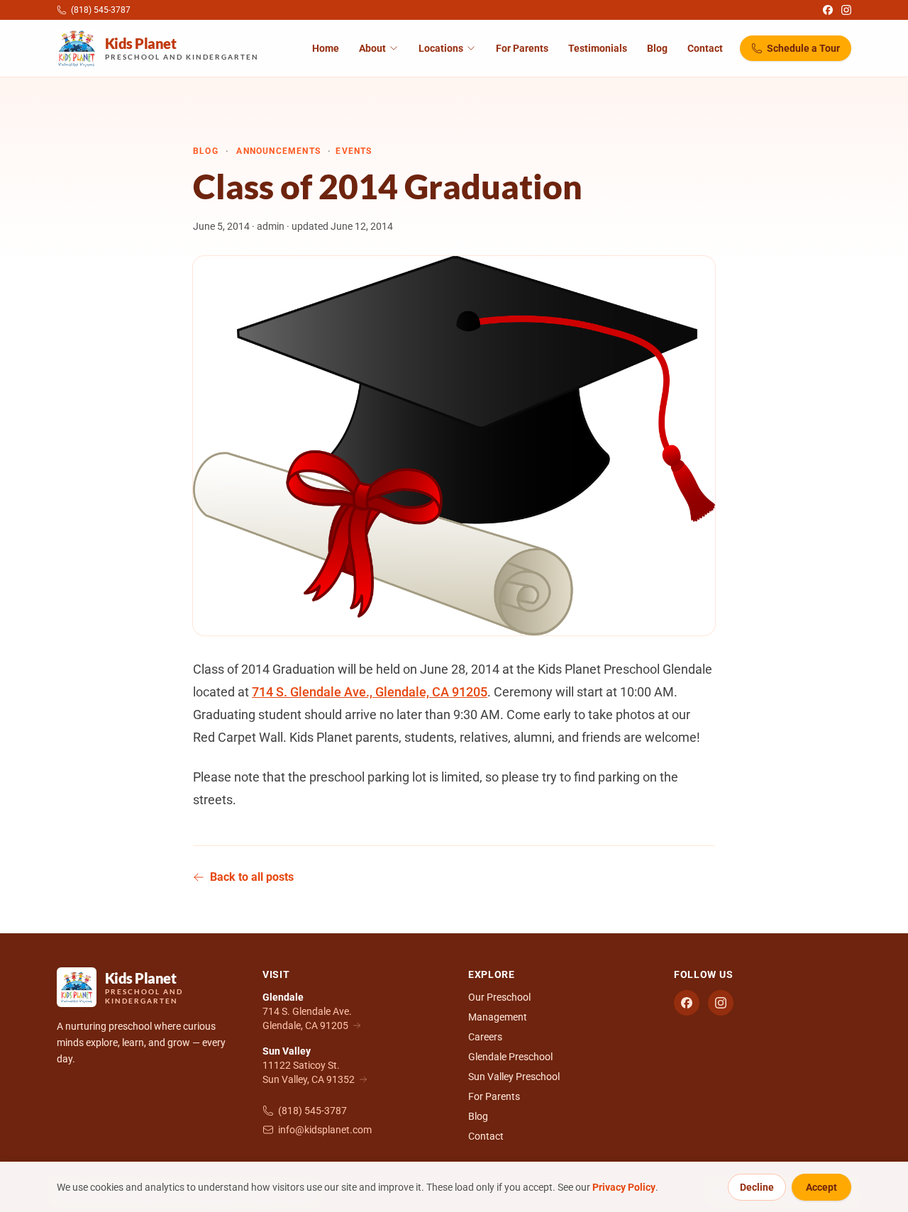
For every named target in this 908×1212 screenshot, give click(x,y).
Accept (821, 1187)
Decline (757, 1187)
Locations (441, 48)
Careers (485, 1037)
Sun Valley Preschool (514, 1076)
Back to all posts (252, 877)
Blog (657, 48)
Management (497, 1017)
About (372, 48)
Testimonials (597, 48)
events (354, 151)
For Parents (522, 48)
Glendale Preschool (510, 1056)
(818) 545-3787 (312, 1110)
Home (325, 48)
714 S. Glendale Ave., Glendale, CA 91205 (369, 691)
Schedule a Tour (803, 48)
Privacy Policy (623, 1187)
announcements (278, 151)
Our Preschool (499, 997)
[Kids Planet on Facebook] (828, 10)
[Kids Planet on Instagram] (846, 10)
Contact (705, 48)
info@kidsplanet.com (325, 1129)
